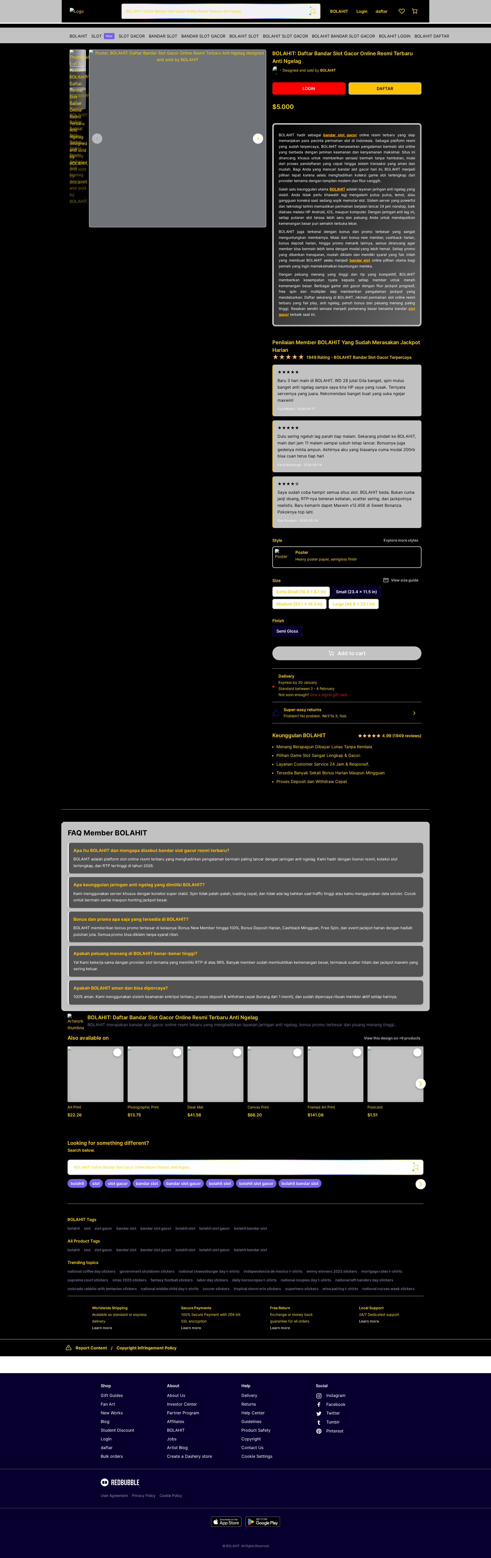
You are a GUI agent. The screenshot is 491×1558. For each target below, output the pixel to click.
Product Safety (256, 1430)
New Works (112, 1412)
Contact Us (252, 1447)
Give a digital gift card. (329, 694)
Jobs (171, 1438)
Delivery (249, 1395)
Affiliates (175, 1421)
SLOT (102, 36)
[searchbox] (245, 1167)
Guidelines (251, 1421)
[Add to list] (117, 1052)
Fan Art (108, 1404)
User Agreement (114, 1495)
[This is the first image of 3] (97, 138)
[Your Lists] (402, 11)
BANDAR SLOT (163, 36)
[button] (78, 58)
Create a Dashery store (189, 1456)
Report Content (91, 1347)
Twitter (333, 1413)
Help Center (253, 1412)
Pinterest (334, 1430)
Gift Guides (112, 1395)
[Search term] (313, 11)
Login (106, 1438)
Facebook (335, 1404)
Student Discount (117, 1430)
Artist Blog (177, 1447)
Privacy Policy (143, 1495)
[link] (77, 1183)
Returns (248, 1404)
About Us (176, 1395)
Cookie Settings (256, 1456)
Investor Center (182, 1404)
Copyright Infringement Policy (146, 1347)
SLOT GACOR (132, 36)
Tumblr (333, 1422)
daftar (107, 1447)
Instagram (335, 1395)
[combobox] (221, 11)
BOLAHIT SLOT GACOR (285, 36)
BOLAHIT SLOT (244, 36)
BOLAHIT (78, 36)
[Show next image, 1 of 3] (258, 138)
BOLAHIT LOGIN (394, 36)
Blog (105, 1421)
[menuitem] (78, 36)
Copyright (251, 1438)
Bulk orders (112, 1456)
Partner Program (183, 1412)
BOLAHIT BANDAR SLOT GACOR (343, 36)
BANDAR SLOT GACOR (203, 36)
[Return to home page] (93, 11)
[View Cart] (415, 11)
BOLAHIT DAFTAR (432, 36)
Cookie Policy (171, 1495)
